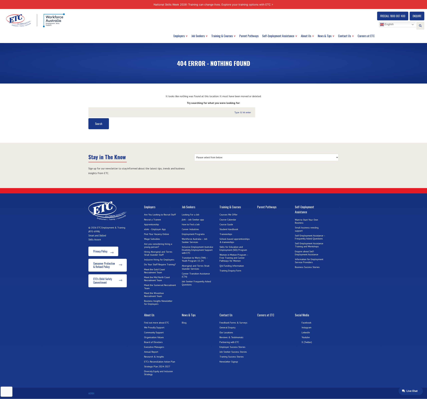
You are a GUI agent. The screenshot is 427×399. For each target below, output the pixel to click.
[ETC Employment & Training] (36, 20)
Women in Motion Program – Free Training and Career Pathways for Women (234, 257)
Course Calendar (228, 219)
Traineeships (226, 234)
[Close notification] (422, 5)
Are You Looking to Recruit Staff (160, 214)
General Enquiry (228, 327)
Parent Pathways (249, 36)
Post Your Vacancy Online (156, 234)
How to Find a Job (191, 224)
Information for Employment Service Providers (309, 261)
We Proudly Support (154, 327)
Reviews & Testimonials (231, 337)
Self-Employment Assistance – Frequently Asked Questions (310, 237)
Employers (179, 36)
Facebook (306, 322)
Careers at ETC (366, 36)
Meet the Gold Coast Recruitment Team (154, 271)
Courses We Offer (229, 214)
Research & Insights (154, 356)
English (389, 24)
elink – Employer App (155, 229)
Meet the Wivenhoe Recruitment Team (154, 295)
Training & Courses (222, 36)
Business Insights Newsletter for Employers (158, 302)
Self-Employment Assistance (278, 36)
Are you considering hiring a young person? (158, 245)
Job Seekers (198, 36)
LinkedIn (306, 332)
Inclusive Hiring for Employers (159, 259)
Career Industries (190, 229)
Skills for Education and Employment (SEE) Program (233, 248)
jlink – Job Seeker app (193, 219)
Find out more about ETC (156, 322)
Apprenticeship (151, 224)
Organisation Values (154, 337)
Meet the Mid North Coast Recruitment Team (157, 279)
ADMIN (91, 393)
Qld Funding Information (232, 265)
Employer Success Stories (232, 346)
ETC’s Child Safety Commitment (102, 280)
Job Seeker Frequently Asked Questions (196, 283)
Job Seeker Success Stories (233, 351)
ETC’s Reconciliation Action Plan (159, 361)
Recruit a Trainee (152, 219)
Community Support (154, 332)
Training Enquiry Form (230, 270)
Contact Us (344, 36)
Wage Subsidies (152, 238)
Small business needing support (307, 229)
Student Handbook (229, 229)
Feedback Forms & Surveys (233, 322)
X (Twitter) (307, 342)
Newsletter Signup (229, 361)
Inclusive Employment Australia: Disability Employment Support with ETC (197, 249)
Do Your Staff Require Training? (160, 264)
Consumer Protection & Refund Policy (104, 265)
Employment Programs (193, 234)
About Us (306, 36)
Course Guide (226, 224)
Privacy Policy (100, 251)
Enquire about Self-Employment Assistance (306, 253)
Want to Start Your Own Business (306, 221)
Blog (184, 322)
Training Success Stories (232, 356)
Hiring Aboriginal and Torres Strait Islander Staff (158, 253)
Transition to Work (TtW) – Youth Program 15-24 (195, 259)
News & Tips (324, 36)
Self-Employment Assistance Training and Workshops (309, 245)
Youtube (306, 337)
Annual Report (151, 351)
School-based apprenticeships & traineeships (235, 240)
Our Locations (226, 332)
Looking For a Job (190, 214)
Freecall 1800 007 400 (392, 16)
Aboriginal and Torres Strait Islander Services (195, 267)
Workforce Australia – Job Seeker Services (194, 240)
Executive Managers (154, 346)
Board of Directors (153, 342)
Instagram (306, 327)
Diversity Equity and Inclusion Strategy (158, 373)
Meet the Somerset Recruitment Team (160, 287)
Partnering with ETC (229, 342)
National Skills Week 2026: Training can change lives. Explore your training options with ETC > (213, 4)
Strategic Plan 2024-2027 (157, 366)
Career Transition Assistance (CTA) (196, 275)
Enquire (417, 16)
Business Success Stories (307, 267)
